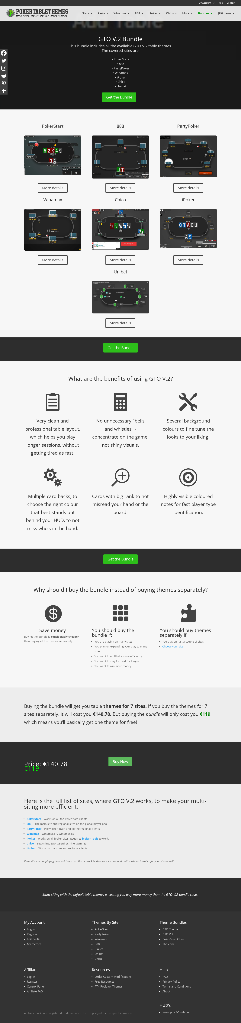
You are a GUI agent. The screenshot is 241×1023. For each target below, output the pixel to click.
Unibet (120, 272)
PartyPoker (188, 126)
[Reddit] (4, 75)
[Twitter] (4, 60)
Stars (85, 13)
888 (137, 13)
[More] (4, 91)
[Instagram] (4, 68)
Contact (231, 3)
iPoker (153, 13)
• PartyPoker (120, 68)
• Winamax (120, 73)
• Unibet (120, 86)
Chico (170, 13)
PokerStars (53, 126)
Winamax (120, 13)
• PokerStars (120, 59)
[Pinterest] (4, 83)
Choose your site (172, 646)
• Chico (120, 82)
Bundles (203, 13)
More (185, 13)
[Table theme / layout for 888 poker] (120, 157)
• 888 (120, 64)
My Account (204, 3)
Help (220, 3)
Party (101, 13)
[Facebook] (4, 53)
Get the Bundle (119, 97)
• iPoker (120, 77)
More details (52, 187)
